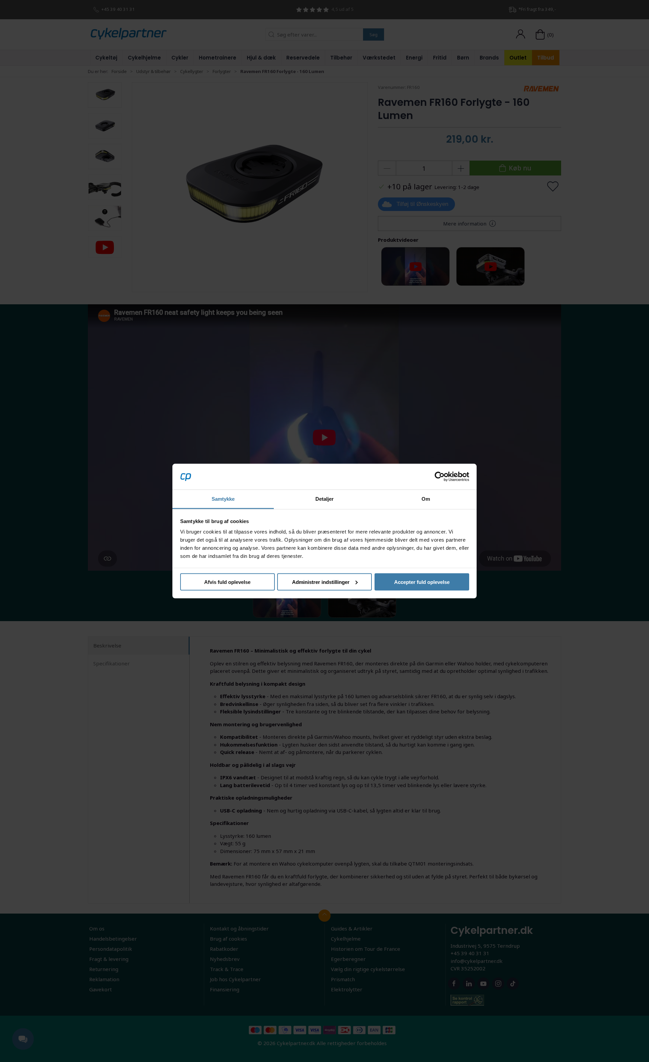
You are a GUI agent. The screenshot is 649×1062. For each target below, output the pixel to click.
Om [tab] (426, 499)
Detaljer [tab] (324, 499)
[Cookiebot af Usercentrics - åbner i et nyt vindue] (439, 476)
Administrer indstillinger (321, 582)
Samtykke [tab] (223, 499)
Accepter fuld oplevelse (422, 582)
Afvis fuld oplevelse (227, 582)
